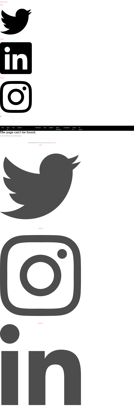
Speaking (51, 127)
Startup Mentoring (58, 128)
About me (8, 128)
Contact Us (74, 128)
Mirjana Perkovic (4, 1)
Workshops (38, 127)
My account (80, 128)
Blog (13, 127)
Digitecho (54, 142)
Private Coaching (24, 129)
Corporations (67, 127)
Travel (45, 127)
